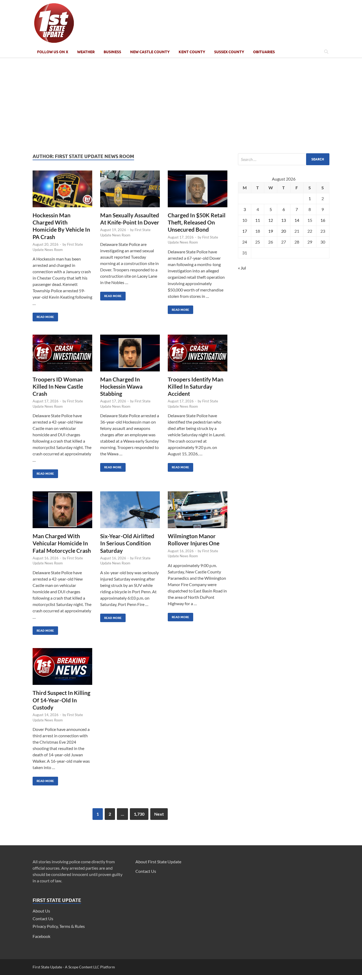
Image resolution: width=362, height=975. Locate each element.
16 (322, 220)
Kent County (192, 52)
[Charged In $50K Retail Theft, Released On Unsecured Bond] (197, 191)
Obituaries (264, 52)
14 (296, 220)
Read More (43, 316)
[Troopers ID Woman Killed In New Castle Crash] (62, 355)
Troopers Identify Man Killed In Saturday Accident (195, 386)
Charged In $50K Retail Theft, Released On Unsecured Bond (197, 222)
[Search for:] (283, 159)
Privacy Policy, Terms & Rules (59, 926)
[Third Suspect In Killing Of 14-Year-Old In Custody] (62, 668)
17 (244, 230)
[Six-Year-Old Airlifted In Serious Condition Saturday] (130, 511)
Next (159, 813)
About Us (41, 910)
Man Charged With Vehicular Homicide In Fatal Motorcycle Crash (62, 543)
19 (270, 230)
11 (257, 220)
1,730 (139, 813)
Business (112, 52)
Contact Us (43, 918)
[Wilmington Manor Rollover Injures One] (197, 511)
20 (283, 230)
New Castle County (150, 52)
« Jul (242, 267)
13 (283, 220)
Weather (86, 52)
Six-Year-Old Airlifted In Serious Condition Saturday (127, 543)
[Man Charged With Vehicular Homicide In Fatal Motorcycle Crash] (62, 511)
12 (270, 220)
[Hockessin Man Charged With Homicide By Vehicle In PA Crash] (62, 191)
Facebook (41, 936)
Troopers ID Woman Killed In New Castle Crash (58, 386)
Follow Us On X (52, 52)
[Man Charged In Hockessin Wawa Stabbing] (130, 355)
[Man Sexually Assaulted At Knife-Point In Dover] (130, 191)
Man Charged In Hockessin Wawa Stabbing (121, 386)
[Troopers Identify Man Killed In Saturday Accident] (197, 355)
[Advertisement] (181, 106)
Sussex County (229, 52)
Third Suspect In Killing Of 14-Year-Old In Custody (61, 700)
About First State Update (158, 861)
